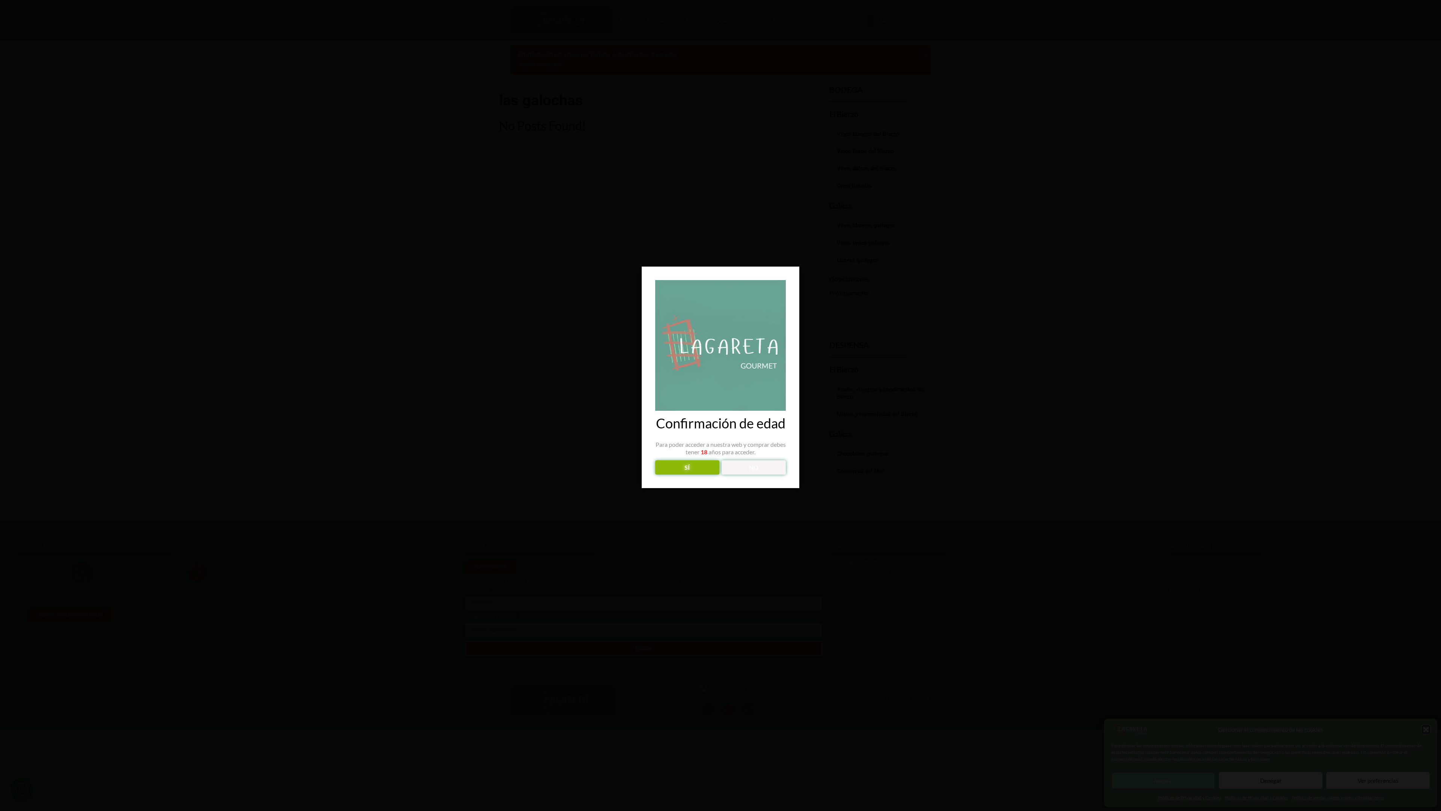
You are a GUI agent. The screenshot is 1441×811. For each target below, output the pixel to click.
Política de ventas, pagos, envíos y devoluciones (1338, 797)
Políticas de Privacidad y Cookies (1189, 797)
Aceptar (1163, 780)
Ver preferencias (1378, 780)
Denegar (1271, 780)
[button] (1426, 729)
